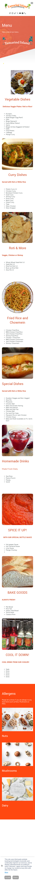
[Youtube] (20, 13)
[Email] (22, 13)
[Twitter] (17, 13)
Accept (7, 877)
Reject (15, 877)
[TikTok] (15, 13)
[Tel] (25, 13)
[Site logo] (17, 6)
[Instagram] (12, 13)
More (6, 872)
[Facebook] (10, 13)
